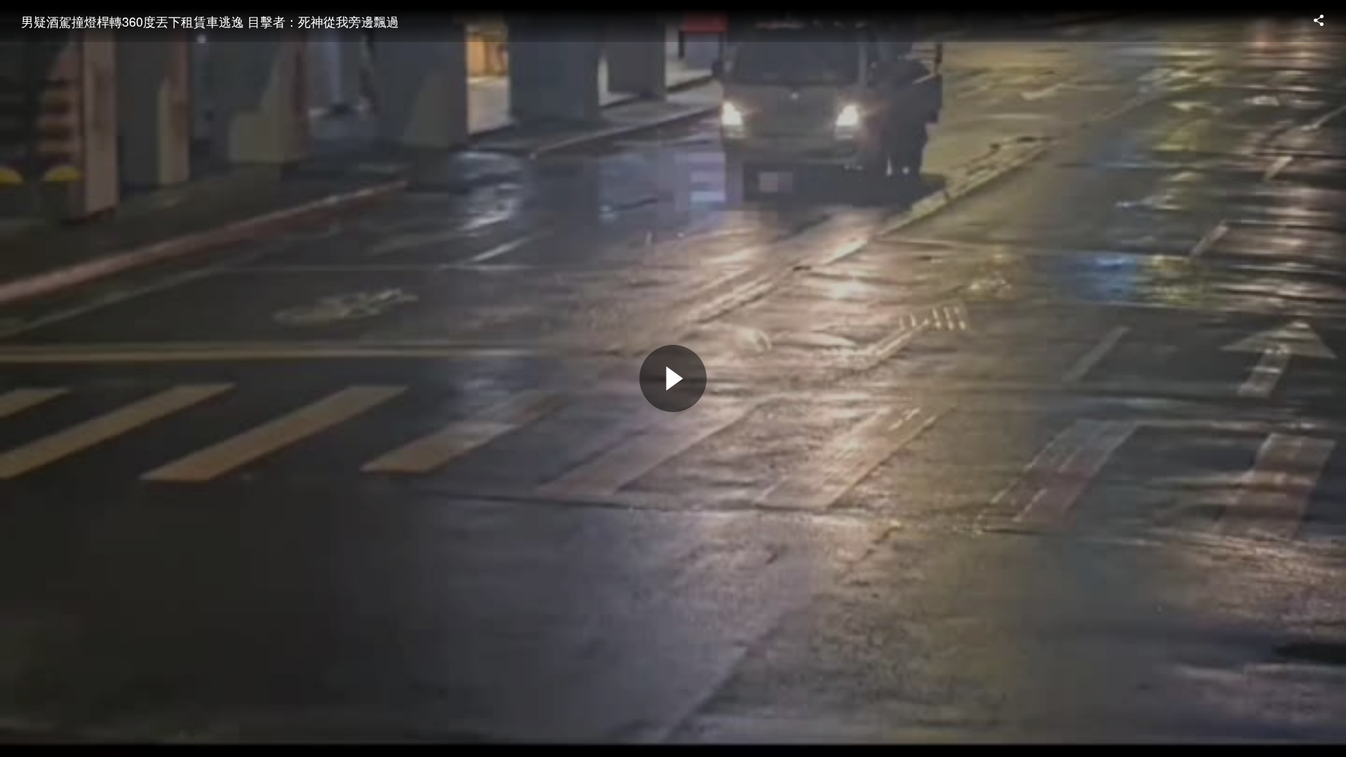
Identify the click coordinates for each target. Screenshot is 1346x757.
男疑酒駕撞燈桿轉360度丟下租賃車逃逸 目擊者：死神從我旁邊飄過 (210, 21)
